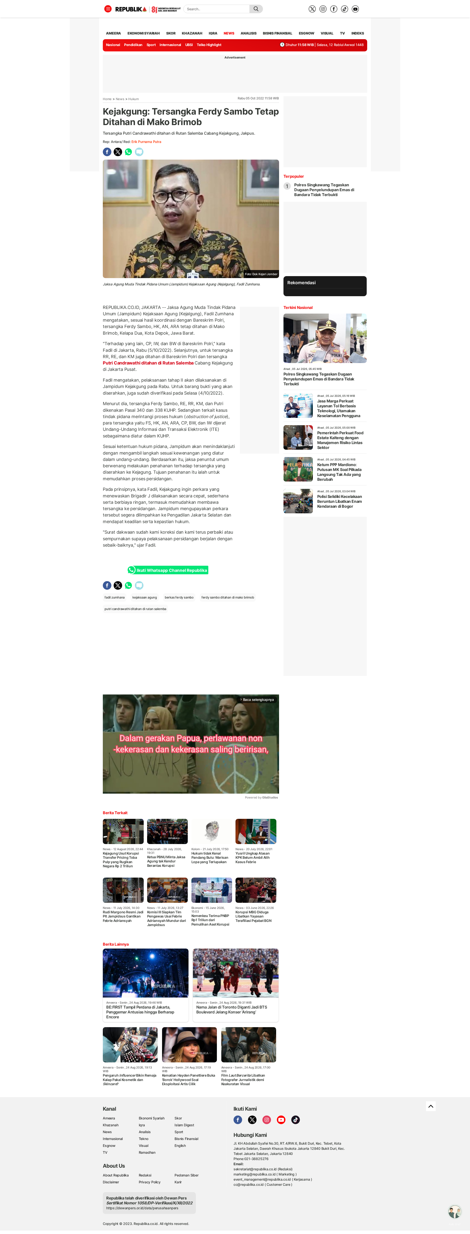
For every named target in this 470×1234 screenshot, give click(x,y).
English (180, 1145)
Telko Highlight (209, 45)
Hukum (133, 99)
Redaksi (145, 1175)
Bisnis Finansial (277, 33)
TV (342, 33)
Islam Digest (184, 1125)
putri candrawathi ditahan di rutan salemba (135, 609)
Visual (143, 1145)
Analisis (145, 1132)
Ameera (109, 1118)
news (229, 33)
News (120, 99)
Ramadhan (147, 1152)
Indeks (358, 33)
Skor (178, 1118)
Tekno (143, 1139)
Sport (151, 45)
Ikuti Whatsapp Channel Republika (172, 570)
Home (107, 99)
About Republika (116, 1175)
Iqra (142, 1125)
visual (327, 33)
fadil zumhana (115, 597)
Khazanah (110, 1125)
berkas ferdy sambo (179, 597)
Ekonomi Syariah (144, 33)
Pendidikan (133, 45)
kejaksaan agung (144, 597)
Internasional (170, 45)
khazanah (192, 33)
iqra (213, 33)
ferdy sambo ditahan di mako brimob (227, 597)
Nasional (113, 45)
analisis (248, 33)
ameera (113, 33)
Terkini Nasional (298, 307)
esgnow (306, 33)
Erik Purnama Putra (146, 142)
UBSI (189, 45)
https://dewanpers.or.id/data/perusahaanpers (142, 1208)
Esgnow (109, 1145)
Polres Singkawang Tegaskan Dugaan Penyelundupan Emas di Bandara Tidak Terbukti (324, 189)
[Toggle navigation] (108, 9)
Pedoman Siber (186, 1175)
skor (170, 33)
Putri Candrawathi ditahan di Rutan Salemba (149, 362)
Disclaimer (111, 1182)
